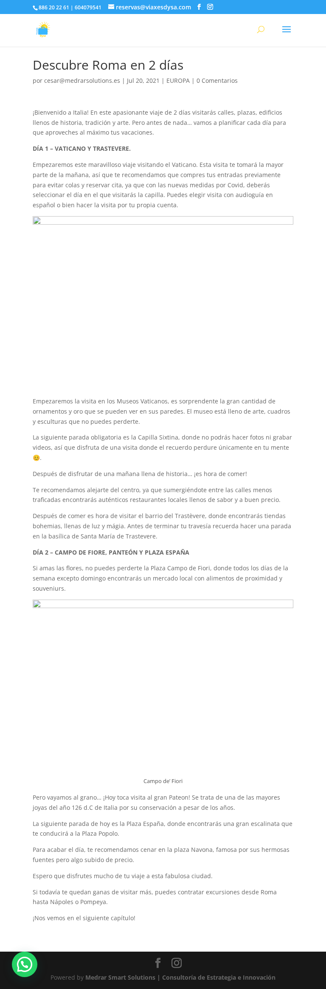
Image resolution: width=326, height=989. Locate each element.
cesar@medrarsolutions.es (82, 80)
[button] (24, 964)
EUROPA (178, 80)
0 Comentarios (217, 80)
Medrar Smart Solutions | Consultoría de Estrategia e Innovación (180, 977)
